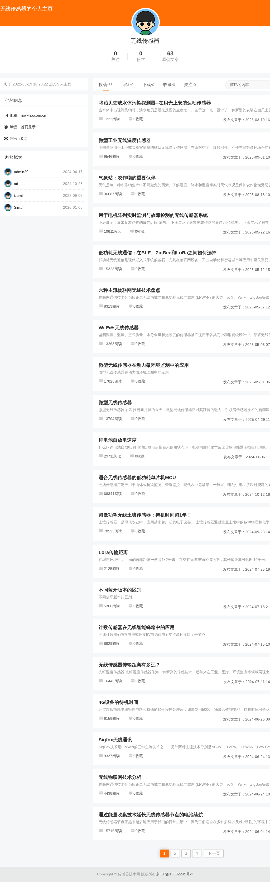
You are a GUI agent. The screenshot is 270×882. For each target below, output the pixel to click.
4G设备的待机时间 (118, 702)
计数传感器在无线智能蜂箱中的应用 (137, 627)
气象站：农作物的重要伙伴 (127, 177)
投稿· (106, 84)
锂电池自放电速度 (118, 440)
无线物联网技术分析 (120, 777)
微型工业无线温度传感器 (125, 140)
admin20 (21, 172)
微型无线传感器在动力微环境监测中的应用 (144, 365)
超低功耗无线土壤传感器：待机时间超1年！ (145, 515)
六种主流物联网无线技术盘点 (129, 290)
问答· (127, 84)
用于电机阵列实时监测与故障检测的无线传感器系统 (153, 215)
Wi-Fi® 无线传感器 (119, 327)
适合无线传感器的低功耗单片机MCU (137, 477)
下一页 (214, 853)
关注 (115, 59)
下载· (148, 84)
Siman (19, 207)
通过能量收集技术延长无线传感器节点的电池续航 (151, 814)
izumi (18, 195)
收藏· (169, 84)
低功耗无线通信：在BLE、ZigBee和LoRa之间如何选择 (157, 252)
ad (16, 184)
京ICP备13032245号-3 (174, 874)
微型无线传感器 (115, 402)
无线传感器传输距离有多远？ (129, 665)
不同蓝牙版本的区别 (120, 590)
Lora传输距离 (113, 552)
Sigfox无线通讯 (115, 739)
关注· (190, 84)
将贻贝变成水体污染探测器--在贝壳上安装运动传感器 (155, 103)
